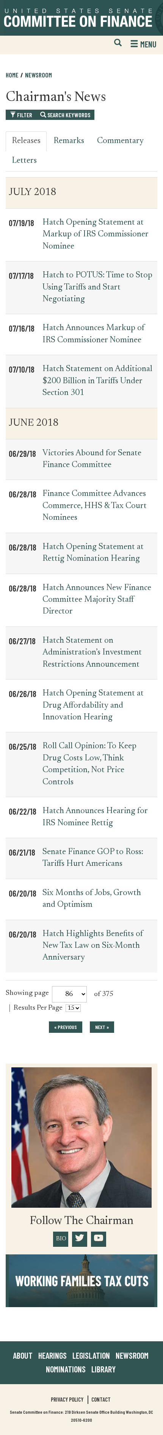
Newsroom (132, 1355)
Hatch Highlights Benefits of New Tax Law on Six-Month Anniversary (92, 946)
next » (102, 1027)
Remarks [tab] (68, 141)
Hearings (52, 1355)
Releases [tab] (26, 141)
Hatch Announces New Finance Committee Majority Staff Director (96, 600)
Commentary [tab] (120, 141)
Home (12, 75)
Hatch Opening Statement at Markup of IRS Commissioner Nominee (95, 235)
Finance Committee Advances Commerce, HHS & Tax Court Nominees (94, 506)
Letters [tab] (24, 161)
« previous (65, 1027)
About (23, 1355)
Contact (101, 1399)
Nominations (66, 1369)
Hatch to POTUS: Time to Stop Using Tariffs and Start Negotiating (97, 287)
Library (103, 1369)
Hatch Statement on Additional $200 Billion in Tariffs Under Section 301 (97, 381)
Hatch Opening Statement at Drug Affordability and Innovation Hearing (93, 705)
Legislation (91, 1355)
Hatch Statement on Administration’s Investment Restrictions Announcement (92, 653)
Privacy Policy (67, 1399)
